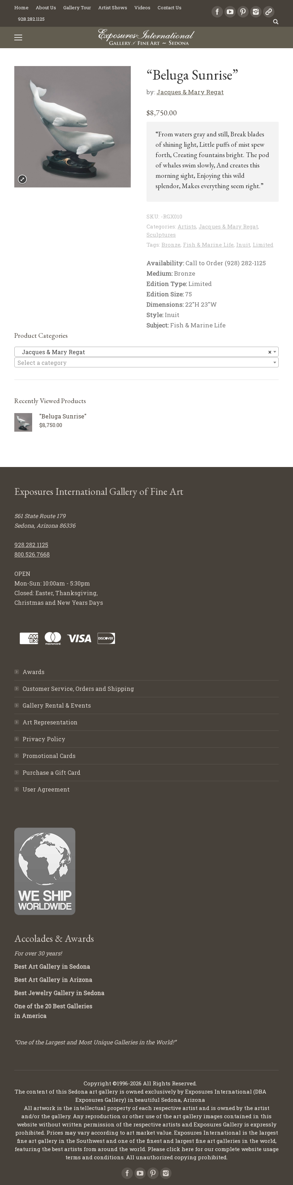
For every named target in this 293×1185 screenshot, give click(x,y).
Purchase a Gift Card (51, 772)
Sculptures (161, 234)
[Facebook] (217, 11)
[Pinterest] (243, 11)
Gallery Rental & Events (57, 705)
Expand (22, 179)
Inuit (243, 244)
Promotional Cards (49, 755)
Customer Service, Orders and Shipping (78, 688)
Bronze (171, 244)
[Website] (268, 11)
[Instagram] (256, 11)
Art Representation (50, 722)
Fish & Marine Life (208, 244)
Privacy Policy (44, 739)
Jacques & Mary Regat (190, 92)
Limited (263, 244)
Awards (33, 672)
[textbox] (146, 363)
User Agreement (46, 789)
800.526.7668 (32, 554)
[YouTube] (230, 11)
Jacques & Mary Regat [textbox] (144, 352)
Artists (187, 226)
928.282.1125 (31, 544)
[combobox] (146, 352)
